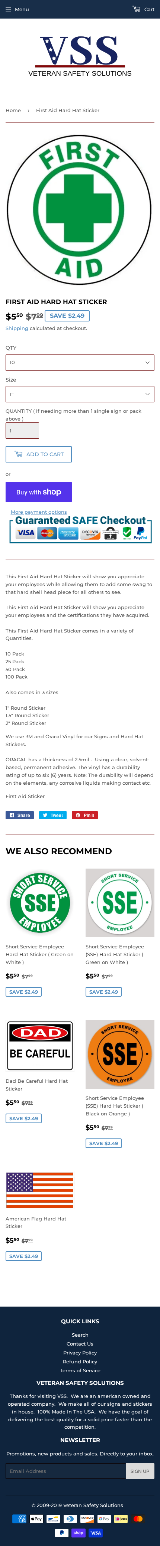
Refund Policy (80, 1361)
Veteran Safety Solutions (93, 1505)
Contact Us (80, 1344)
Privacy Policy (80, 1353)
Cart (148, 9)
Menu (22, 9)
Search (80, 1335)
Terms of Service (80, 1370)
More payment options (39, 512)
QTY (11, 347)
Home (13, 110)
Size (11, 379)
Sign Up (140, 1471)
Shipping (17, 328)
